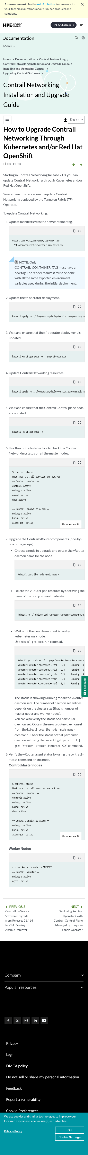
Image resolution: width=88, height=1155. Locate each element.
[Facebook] (8, 1021)
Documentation (18, 38)
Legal (10, 1055)
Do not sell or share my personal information (42, 1077)
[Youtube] (44, 1021)
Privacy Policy (13, 1131)
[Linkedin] (35, 1021)
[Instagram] (26, 1021)
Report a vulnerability (23, 1100)
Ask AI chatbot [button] (46, 4)
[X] (17, 1021)
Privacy (12, 1044)
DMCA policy (17, 1066)
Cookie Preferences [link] (22, 1111)
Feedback (14, 1089)
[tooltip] (65, 120)
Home (7, 59)
